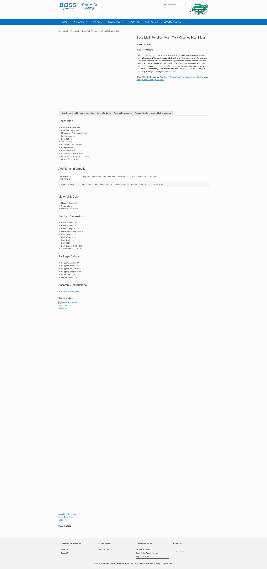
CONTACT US (151, 21)
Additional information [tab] (84, 113)
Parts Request (104, 549)
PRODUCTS (78, 21)
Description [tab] (66, 113)
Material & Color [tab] (104, 113)
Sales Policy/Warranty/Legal (147, 553)
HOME (64, 21)
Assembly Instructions (70, 291)
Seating (67, 31)
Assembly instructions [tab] (161, 113)
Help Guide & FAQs (143, 556)
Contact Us (65, 553)
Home (60, 31)
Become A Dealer (143, 549)
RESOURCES (114, 21)
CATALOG (97, 21)
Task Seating (76, 31)
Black (139, 79)
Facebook (180, 551)
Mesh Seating (178, 77)
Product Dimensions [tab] (123, 113)
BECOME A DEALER (173, 21)
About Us (64, 549)
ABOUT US (134, 21)
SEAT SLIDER (148, 79)
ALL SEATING (166, 77)
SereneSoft (159, 79)
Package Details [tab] (141, 113)
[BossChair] (79, 7)
